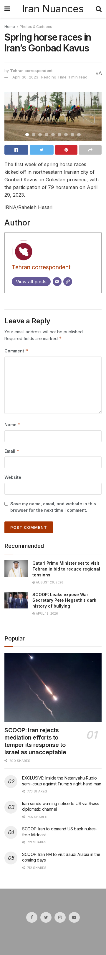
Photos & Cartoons (36, 26)
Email (11, 451)
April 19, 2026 (46, 613)
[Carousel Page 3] (40, 134)
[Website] (67, 281)
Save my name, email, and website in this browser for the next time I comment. (53, 507)
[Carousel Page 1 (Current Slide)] (27, 134)
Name (12, 424)
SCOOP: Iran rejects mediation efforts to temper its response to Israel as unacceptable (35, 741)
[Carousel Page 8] (72, 134)
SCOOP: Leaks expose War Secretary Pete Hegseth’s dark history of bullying (64, 600)
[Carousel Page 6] (59, 134)
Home (9, 26)
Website (12, 477)
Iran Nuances (53, 9)
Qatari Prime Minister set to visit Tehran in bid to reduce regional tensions (66, 569)
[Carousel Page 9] (79, 134)
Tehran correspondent (31, 70)
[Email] (57, 281)
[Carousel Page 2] (33, 134)
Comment (16, 351)
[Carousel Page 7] (66, 134)
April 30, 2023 (25, 77)
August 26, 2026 (49, 582)
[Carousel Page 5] (53, 134)
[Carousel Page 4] (46, 134)
